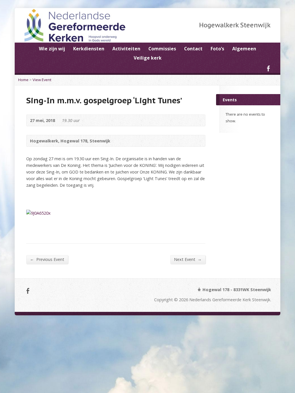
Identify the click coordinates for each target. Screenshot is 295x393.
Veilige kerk (148, 58)
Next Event (188, 259)
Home (23, 79)
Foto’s (217, 48)
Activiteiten (126, 48)
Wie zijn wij (52, 48)
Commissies (162, 48)
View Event (42, 79)
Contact (193, 48)
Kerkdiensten (88, 48)
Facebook (268, 68)
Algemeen (244, 48)
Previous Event (47, 259)
